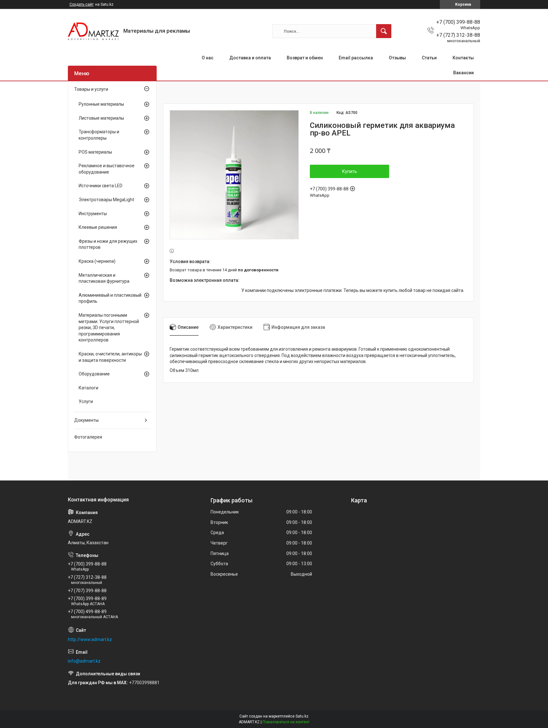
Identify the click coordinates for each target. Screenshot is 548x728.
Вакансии (463, 72)
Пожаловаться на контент (286, 722)
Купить (349, 171)
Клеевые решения (98, 227)
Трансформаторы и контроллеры (99, 135)
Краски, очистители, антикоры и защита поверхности (110, 357)
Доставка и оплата (250, 57)
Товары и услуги (91, 89)
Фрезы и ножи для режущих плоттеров (108, 244)
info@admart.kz (84, 661)
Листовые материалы (101, 118)
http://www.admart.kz (90, 639)
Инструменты (93, 213)
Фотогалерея (88, 437)
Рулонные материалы (101, 104)
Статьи (429, 57)
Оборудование (94, 373)
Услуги (86, 401)
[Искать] (383, 31)
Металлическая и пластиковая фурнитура (104, 278)
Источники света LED (100, 185)
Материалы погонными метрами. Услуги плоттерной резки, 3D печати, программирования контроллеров (109, 327)
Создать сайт (81, 4)
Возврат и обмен (305, 57)
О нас (207, 57)
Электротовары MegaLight (106, 199)
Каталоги (88, 387)
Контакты (463, 57)
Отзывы (397, 57)
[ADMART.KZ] (93, 31)
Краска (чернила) (97, 261)
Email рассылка (356, 57)
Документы (86, 420)
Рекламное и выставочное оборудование (106, 169)
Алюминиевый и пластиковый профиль (110, 298)
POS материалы (95, 152)
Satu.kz (302, 716)
